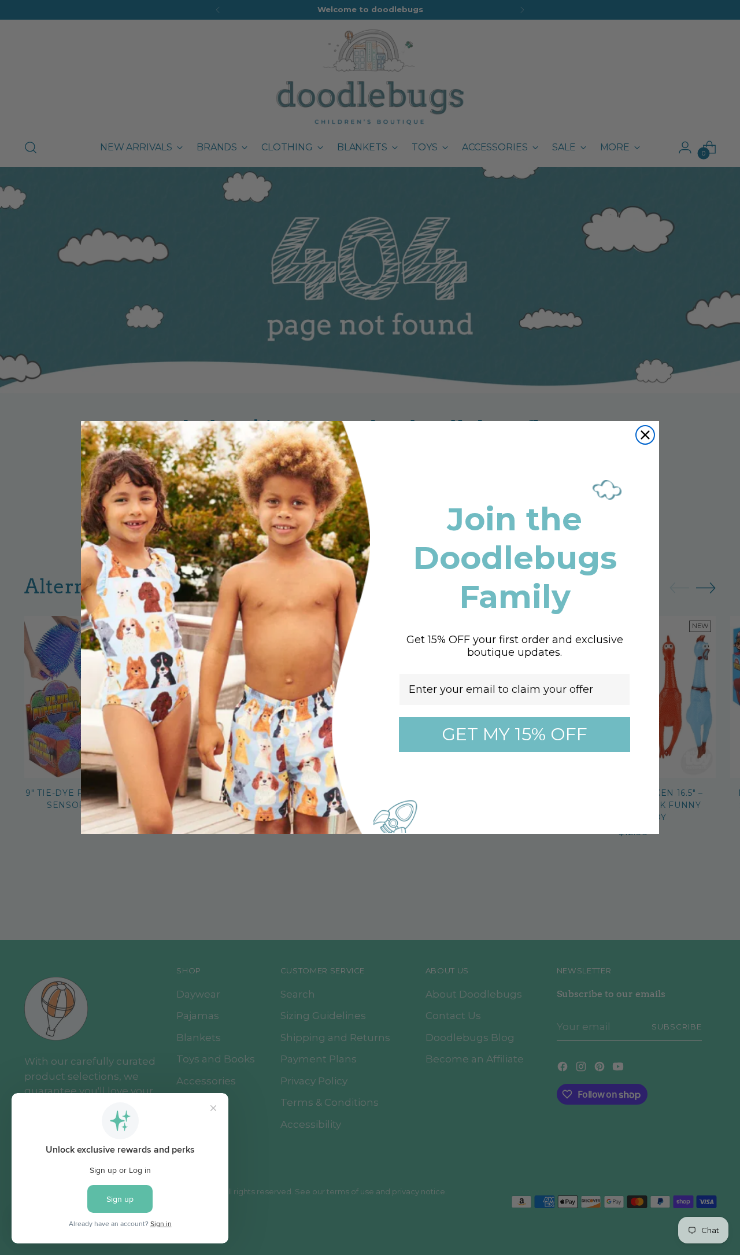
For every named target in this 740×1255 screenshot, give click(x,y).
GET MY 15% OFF (514, 734)
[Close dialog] (645, 435)
